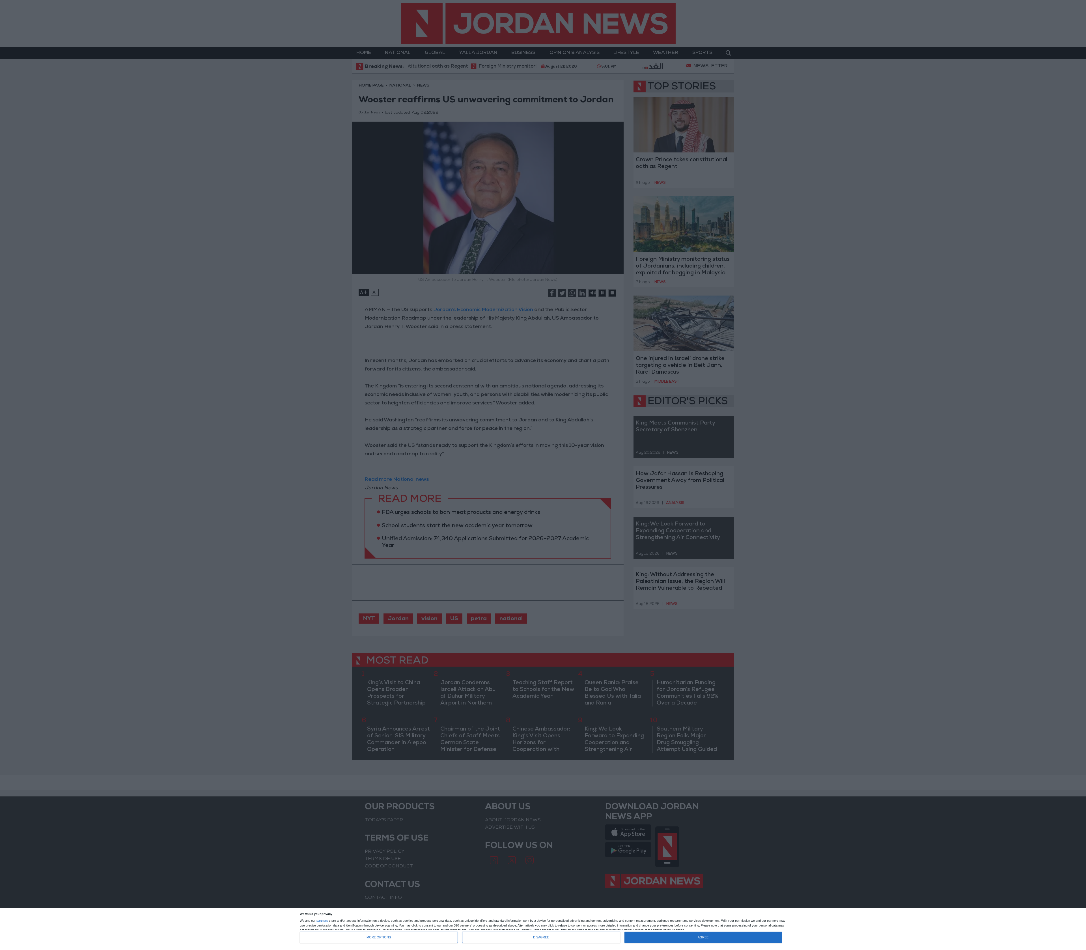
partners (322, 920)
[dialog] (543, 929)
